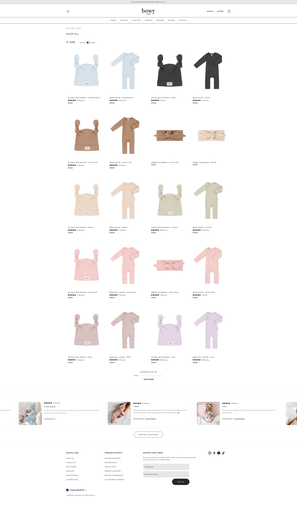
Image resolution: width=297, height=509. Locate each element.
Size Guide (70, 471)
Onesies (113, 20)
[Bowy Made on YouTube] (218, 453)
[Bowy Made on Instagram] (209, 453)
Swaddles (148, 20)
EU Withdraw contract (114, 479)
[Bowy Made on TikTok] (223, 453)
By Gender (124, 20)
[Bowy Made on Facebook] (214, 453)
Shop (72, 28)
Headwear (160, 20)
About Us (70, 458)
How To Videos (72, 475)
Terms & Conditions (113, 471)
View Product (151, 419)
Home (68, 28)
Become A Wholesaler (114, 475)
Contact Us (71, 462)
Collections (136, 20)
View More (149, 379)
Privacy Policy (111, 467)
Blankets (171, 20)
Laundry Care (72, 479)
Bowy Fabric (71, 467)
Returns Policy (111, 462)
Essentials (183, 20)
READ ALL (151, 436)
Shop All (78, 28)
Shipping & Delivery (113, 458)
